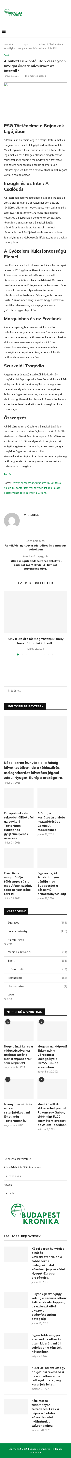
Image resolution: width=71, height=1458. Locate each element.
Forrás (7, 474)
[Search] (67, 31)
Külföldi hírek (16, 940)
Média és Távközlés (37, 952)
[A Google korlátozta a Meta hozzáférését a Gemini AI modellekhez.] (52, 798)
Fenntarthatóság (37, 931)
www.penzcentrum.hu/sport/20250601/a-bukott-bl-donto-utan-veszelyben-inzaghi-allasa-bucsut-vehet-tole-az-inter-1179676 (33, 487)
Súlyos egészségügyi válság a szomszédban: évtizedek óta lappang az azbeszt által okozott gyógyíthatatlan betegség (49, 1306)
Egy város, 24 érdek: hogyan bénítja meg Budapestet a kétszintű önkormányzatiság (51, 883)
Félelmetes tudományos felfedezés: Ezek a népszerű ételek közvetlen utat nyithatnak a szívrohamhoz (45, 1413)
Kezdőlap (9, 44)
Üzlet (11, 995)
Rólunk (8, 1184)
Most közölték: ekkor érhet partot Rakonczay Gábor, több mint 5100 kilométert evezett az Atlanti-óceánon (51, 1114)
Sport (27, 44)
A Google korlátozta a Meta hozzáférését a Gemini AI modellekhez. (51, 821)
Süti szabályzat (13, 1176)
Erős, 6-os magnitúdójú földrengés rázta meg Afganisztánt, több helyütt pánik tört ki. (18, 883)
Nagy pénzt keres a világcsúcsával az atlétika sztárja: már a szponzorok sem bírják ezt (18, 1055)
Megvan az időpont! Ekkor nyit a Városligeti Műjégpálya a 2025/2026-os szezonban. (52, 1057)
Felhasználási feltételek (18, 1159)
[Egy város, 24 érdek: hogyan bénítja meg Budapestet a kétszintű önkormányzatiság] (52, 858)
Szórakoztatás (37, 969)
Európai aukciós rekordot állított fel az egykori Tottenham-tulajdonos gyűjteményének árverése (19, 825)
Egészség (37, 922)
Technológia (37, 977)
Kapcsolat (9, 1193)
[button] (7, 623)
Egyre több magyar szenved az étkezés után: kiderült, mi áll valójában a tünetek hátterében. (47, 1343)
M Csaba (31, 515)
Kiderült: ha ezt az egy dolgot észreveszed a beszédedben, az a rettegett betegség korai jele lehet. (48, 1376)
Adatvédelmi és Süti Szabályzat (22, 1167)
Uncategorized (37, 986)
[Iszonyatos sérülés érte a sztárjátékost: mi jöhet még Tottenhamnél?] (19, 1089)
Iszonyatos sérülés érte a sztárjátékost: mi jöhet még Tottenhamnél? (18, 1112)
